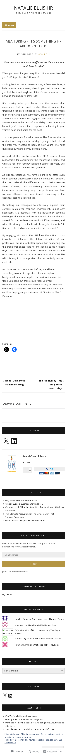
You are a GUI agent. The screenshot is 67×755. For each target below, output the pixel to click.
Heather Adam (22, 619)
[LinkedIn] (14, 441)
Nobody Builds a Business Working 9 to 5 (24, 503)
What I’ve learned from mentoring (15, 382)
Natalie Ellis (44, 54)
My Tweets (7, 594)
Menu (11, 25)
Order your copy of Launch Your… (48, 619)
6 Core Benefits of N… (25, 630)
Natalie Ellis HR (33, 8)
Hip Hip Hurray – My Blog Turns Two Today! (50, 384)
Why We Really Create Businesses (21, 500)
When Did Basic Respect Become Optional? (25, 520)
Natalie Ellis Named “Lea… (45, 625)
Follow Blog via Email (33, 535)
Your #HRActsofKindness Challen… (46, 638)
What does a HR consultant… (46, 644)
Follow (33, 563)
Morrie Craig (20, 638)
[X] (6, 441)
